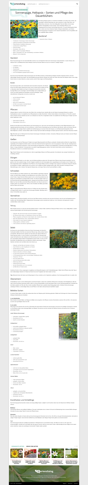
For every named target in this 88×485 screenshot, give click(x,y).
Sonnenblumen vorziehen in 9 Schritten (16, 462)
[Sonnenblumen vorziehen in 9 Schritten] (16, 454)
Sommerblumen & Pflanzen (22, 9)
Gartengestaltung (43, 4)
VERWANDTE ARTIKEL (17, 446)
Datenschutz (70, 483)
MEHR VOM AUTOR (32, 446)
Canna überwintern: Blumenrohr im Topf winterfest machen (71, 462)
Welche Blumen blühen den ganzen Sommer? (44, 462)
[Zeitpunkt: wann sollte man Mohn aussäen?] (30, 454)
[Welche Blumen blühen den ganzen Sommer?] (44, 454)
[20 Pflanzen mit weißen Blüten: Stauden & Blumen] (58, 454)
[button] (77, 3)
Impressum (76, 483)
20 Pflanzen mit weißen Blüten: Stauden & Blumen (57, 462)
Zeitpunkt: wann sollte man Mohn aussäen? (30, 462)
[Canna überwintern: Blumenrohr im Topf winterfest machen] (71, 454)
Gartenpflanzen (31, 4)
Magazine (64, 483)
